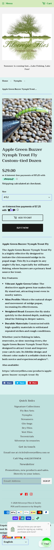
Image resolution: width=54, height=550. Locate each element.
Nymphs (18, 81)
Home (5, 81)
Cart (49, 3)
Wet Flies (27, 432)
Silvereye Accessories (27, 441)
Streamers (27, 419)
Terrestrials (27, 436)
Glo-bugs (27, 424)
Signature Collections (27, 407)
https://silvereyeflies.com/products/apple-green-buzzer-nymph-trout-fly (27, 373)
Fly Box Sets (27, 411)
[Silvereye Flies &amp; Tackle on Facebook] (26, 495)
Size (4, 191)
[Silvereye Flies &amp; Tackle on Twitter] (21, 495)
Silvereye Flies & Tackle (29, 503)
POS (12, 506)
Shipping (7, 184)
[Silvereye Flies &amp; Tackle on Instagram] (31, 495)
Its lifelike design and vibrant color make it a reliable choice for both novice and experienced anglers (26, 355)
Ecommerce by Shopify (30, 506)
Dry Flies (27, 428)
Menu (9, 3)
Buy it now (23, 228)
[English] (4, 537)
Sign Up (46, 481)
